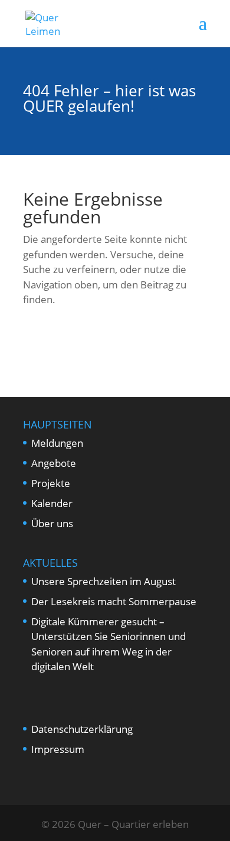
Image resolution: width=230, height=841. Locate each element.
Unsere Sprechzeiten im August (103, 581)
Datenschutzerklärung (82, 729)
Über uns (52, 523)
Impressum (57, 749)
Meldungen (57, 443)
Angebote (53, 463)
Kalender (52, 503)
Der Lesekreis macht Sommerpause (113, 601)
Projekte (50, 483)
